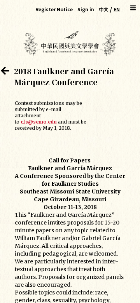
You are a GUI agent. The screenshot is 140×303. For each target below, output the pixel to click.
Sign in (85, 9)
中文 (103, 9)
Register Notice (54, 9)
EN (117, 9)
